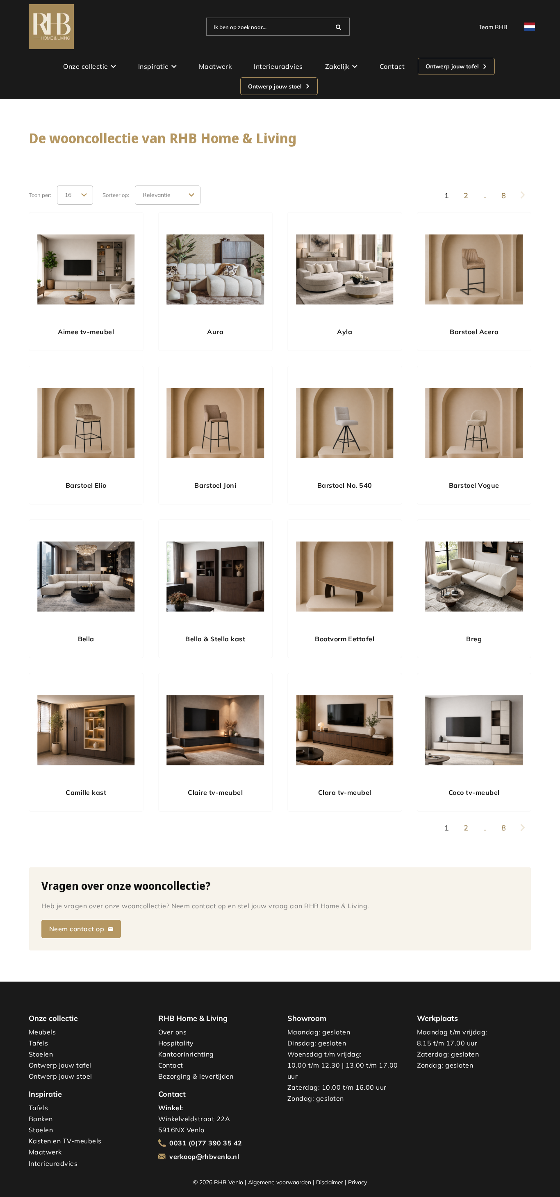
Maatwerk (215, 66)
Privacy (357, 1182)
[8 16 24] (75, 195)
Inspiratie (153, 66)
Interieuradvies (278, 66)
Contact (392, 66)
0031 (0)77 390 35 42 (205, 1143)
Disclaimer (329, 1182)
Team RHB (493, 26)
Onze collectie (85, 66)
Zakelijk (337, 66)
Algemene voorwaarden (279, 1182)
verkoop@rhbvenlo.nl (204, 1156)
